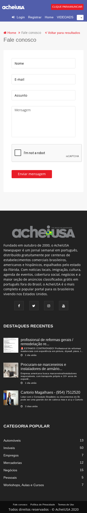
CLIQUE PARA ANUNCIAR (67, 6)
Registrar (35, 17)
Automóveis (12, 440)
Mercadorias (12, 463)
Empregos (11, 455)
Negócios (10, 470)
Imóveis (9, 448)
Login (21, 17)
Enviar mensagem (32, 174)
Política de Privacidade (42, 504)
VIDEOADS (65, 17)
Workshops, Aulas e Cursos (23, 485)
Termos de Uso (66, 504)
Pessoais (10, 477)
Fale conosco (20, 504)
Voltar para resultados (63, 33)
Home (49, 17)
